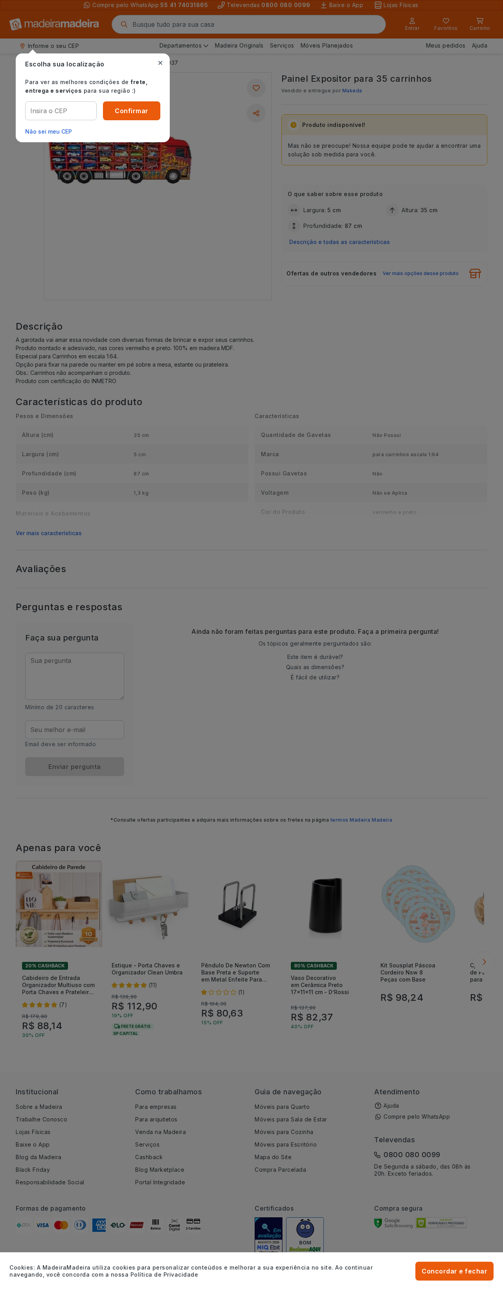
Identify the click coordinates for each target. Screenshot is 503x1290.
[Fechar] (160, 63)
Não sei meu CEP (48, 131)
